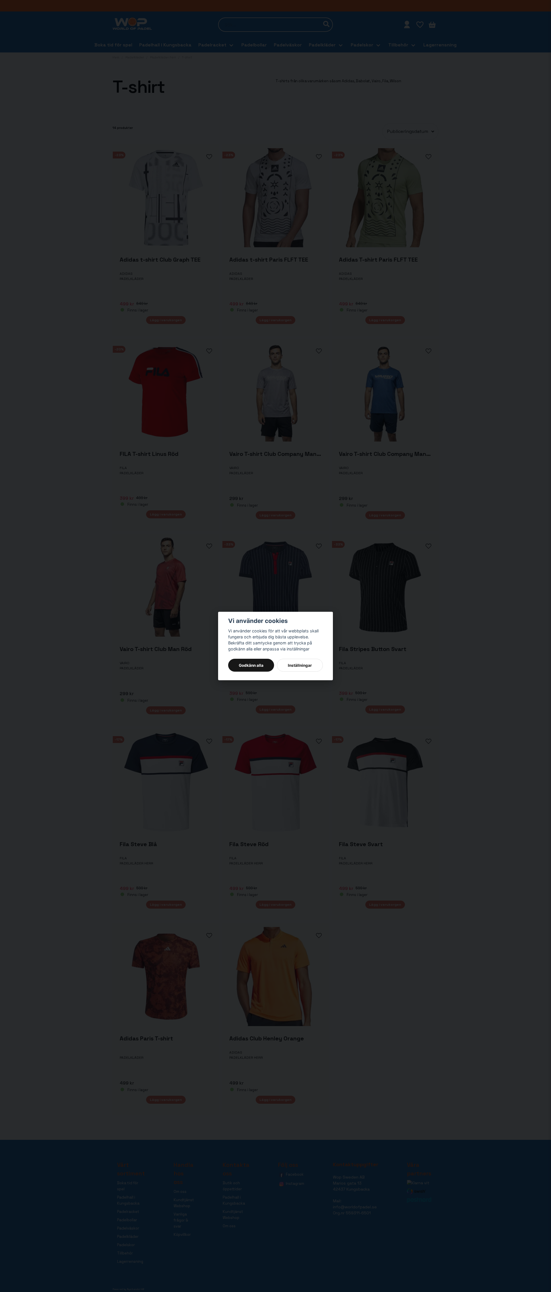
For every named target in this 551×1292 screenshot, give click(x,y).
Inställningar (300, 665)
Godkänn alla (251, 665)
